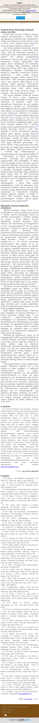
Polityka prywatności (8, 709)
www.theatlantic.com (24, 694)
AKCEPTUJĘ (20, 18)
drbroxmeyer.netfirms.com (10, 467)
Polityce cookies (31, 10)
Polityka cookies (6, 712)
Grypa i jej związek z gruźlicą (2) (17, 23)
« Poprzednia (28, 699)
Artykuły (3, 23)
